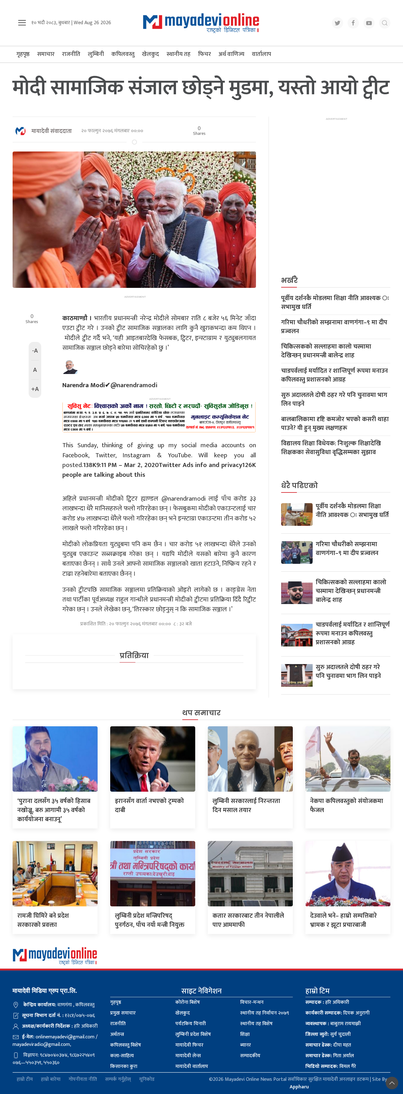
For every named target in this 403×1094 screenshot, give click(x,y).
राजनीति (71, 54)
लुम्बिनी (96, 54)
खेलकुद (150, 54)
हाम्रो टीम (25, 1080)
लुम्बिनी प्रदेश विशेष (193, 1034)
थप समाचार (201, 713)
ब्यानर (245, 1045)
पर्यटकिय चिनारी (190, 1024)
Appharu (299, 1087)
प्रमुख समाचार (123, 1013)
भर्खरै (289, 280)
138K (89, 464)
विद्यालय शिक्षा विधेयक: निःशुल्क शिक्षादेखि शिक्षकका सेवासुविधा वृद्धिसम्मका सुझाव (331, 448)
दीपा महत (328, 1045)
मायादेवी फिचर (189, 1045)
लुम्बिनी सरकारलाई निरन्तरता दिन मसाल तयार (246, 806)
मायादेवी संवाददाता (51, 131)
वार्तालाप (261, 54)
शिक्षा (245, 1034)
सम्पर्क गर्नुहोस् (118, 1080)
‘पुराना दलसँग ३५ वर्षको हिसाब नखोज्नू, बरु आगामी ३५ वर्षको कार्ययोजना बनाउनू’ (53, 810)
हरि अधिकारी (327, 1002)
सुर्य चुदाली (328, 1034)
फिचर (204, 54)
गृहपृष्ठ (23, 54)
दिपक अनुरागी (337, 1013)
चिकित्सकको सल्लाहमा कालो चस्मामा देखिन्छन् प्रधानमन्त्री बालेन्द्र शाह (326, 351)
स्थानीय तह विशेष (256, 1024)
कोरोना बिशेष (187, 1002)
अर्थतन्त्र (117, 1034)
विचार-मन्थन (252, 1002)
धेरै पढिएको (299, 486)
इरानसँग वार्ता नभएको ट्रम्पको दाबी (149, 806)
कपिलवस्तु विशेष (125, 1045)
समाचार (45, 54)
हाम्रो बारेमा (50, 1080)
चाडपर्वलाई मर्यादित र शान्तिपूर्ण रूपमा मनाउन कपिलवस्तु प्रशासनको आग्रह (334, 375)
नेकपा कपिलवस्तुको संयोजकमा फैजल (346, 806)
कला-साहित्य (122, 1056)
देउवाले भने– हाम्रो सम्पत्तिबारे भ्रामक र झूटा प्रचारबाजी (343, 920)
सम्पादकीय (250, 1056)
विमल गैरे (330, 1066)
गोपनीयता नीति (83, 1080)
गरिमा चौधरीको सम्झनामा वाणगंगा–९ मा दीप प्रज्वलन (334, 327)
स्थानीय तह (178, 54)
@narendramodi (109, 385)
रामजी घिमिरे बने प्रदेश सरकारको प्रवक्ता (43, 920)
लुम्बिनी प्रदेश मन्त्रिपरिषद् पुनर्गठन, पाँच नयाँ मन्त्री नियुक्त (149, 920)
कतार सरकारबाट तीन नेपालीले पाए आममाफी (248, 920)
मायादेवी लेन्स (188, 1056)
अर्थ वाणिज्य (231, 54)
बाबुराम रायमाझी (333, 1024)
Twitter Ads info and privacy (200, 464)
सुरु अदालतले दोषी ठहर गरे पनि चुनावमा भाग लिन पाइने (334, 399)
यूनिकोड (147, 1080)
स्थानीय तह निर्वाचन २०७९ (264, 1013)
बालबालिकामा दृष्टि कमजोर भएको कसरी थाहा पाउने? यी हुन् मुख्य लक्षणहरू (335, 423)
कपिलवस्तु (122, 54)
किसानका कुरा (123, 1066)
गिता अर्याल (329, 1056)
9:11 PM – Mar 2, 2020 (127, 464)
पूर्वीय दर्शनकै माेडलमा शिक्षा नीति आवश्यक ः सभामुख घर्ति (335, 302)
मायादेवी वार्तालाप (191, 1066)
